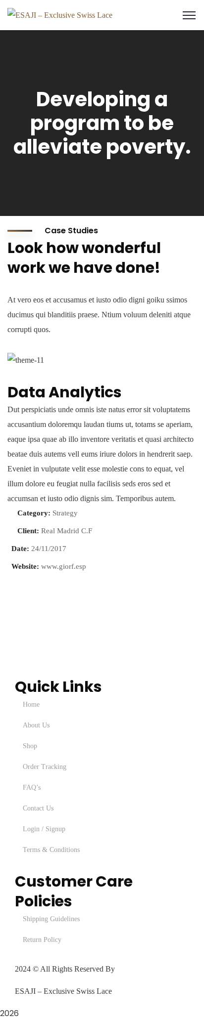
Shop (30, 746)
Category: (34, 513)
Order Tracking (44, 766)
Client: (28, 531)
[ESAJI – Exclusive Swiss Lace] (59, 14)
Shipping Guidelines (51, 919)
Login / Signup (44, 829)
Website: (25, 566)
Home (31, 704)
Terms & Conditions (51, 849)
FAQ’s (32, 787)
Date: (20, 549)
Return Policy (42, 939)
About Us (36, 725)
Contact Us (38, 808)
